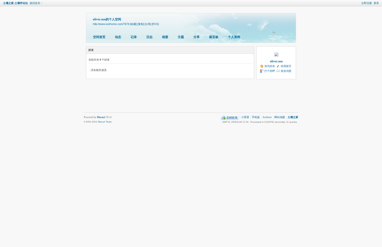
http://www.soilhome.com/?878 (111, 24)
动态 (118, 37)
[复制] (140, 24)
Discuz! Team (104, 122)
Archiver (267, 117)
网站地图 (279, 117)
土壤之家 (293, 117)
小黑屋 (245, 117)
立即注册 (366, 3)
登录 (376, 3)
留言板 (213, 37)
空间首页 (99, 37)
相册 (165, 37)
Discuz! (101, 117)
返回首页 (35, 3)
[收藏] (133, 24)
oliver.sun (276, 61)
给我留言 (286, 66)
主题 (181, 37)
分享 (196, 37)
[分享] (148, 24)
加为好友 (269, 66)
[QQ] (230, 117)
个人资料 (234, 37)
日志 (149, 37)
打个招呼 (269, 71)
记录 (134, 37)
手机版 (256, 117)
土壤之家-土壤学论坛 (15, 3)
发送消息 (286, 71)
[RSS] (155, 24)
